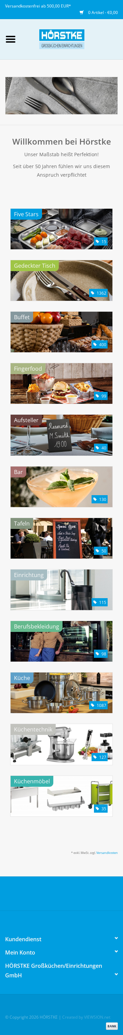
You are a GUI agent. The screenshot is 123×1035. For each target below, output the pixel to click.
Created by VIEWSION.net (86, 1017)
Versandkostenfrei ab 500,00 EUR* (38, 6)
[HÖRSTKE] (72, 38)
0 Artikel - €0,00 (102, 12)
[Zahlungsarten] (111, 1026)
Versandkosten (107, 853)
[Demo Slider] (61, 95)
